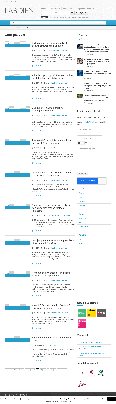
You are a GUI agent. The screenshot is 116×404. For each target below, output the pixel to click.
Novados (82, 205)
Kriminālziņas (83, 235)
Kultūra (81, 214)
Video (81, 243)
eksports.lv (81, 9)
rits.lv (72, 9)
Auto (80, 222)
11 (41, 370)
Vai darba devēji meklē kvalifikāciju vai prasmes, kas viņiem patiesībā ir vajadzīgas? (97, 61)
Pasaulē (15, 28)
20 (51, 370)
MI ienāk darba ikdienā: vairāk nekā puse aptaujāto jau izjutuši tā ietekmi (97, 73)
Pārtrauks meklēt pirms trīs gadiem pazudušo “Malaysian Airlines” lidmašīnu (51, 208)
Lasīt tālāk (37, 66)
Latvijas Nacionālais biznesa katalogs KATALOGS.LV (92, 348)
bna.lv (65, 9)
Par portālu (9, 2)
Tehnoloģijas (83, 226)
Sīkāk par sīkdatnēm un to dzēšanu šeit (58, 402)
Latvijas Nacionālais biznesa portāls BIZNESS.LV (91, 354)
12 (45, 370)
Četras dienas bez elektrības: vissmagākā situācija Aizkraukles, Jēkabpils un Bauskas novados (97, 98)
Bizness (81, 197)
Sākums (8, 28)
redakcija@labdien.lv (89, 122)
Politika (81, 193)
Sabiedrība (83, 189)
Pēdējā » (63, 370)
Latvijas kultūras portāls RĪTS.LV (90, 342)
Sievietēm (82, 218)
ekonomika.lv (55, 9)
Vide (80, 210)
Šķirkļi (82, 39)
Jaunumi (83, 35)
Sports (81, 231)
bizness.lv (44, 9)
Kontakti (18, 2)
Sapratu (111, 399)
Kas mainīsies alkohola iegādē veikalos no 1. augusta (68, 17)
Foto (80, 239)
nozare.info (91, 9)
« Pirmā (20, 370)
